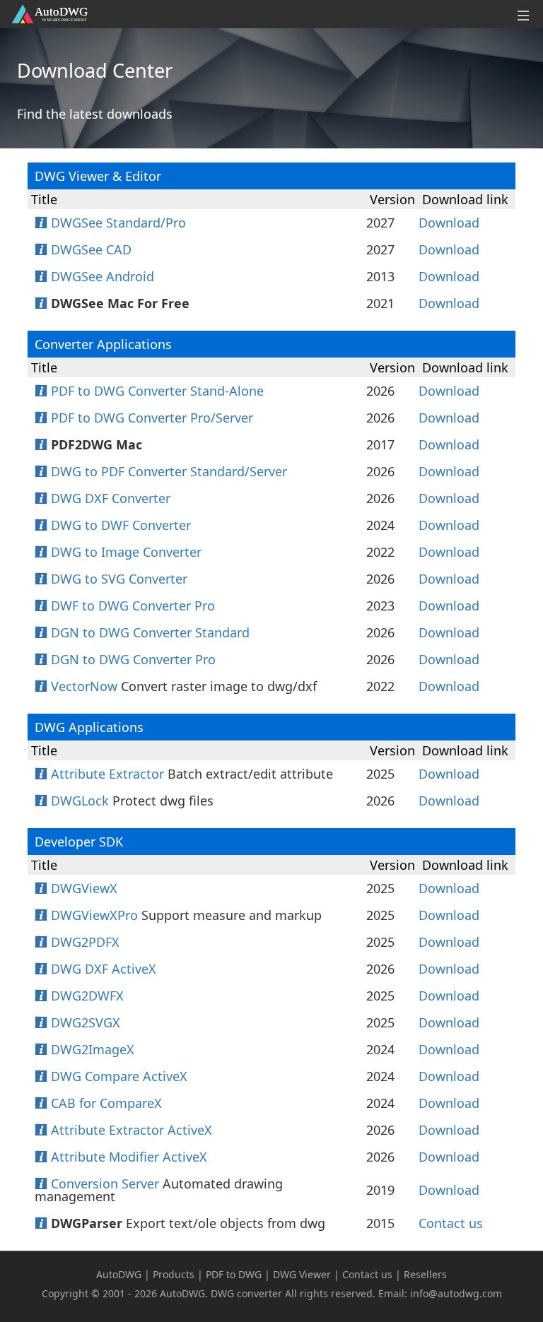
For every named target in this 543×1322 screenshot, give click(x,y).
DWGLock (80, 800)
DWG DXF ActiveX (103, 968)
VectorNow (84, 686)
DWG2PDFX (85, 941)
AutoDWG (118, 1274)
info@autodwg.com (456, 1293)
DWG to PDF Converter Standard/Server (169, 471)
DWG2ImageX (92, 1049)
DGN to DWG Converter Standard (150, 632)
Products (173, 1274)
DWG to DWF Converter (121, 525)
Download (449, 222)
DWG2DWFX (87, 995)
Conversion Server (105, 1183)
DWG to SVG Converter (119, 578)
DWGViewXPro (94, 915)
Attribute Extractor (107, 773)
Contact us (451, 1223)
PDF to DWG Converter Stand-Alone (157, 390)
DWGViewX (84, 888)
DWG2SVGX (85, 1022)
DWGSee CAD (91, 249)
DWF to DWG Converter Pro (133, 605)
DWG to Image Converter (126, 551)
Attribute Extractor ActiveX (131, 1129)
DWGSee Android (102, 276)
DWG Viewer (302, 1274)
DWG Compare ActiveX (119, 1076)
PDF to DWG (234, 1274)
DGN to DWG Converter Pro (133, 659)
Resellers (425, 1274)
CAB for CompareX (106, 1102)
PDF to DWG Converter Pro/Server (152, 417)
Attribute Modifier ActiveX (129, 1156)
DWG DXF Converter (110, 498)
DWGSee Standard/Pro (118, 222)
